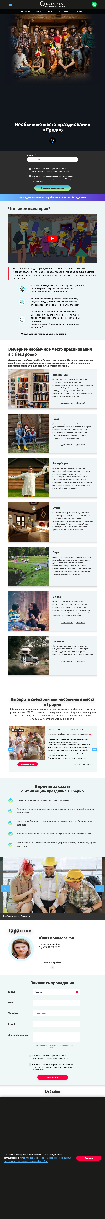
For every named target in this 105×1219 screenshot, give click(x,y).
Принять (89, 1158)
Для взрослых (67, 403)
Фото (38, 11)
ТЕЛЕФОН (31, 155)
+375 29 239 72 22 (51, 947)
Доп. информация (18, 1035)
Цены (50, 11)
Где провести (65, 11)
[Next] (94, 749)
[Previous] (10, 749)
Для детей (80, 403)
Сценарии (25, 11)
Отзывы (80, 11)
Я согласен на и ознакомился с (50, 170)
